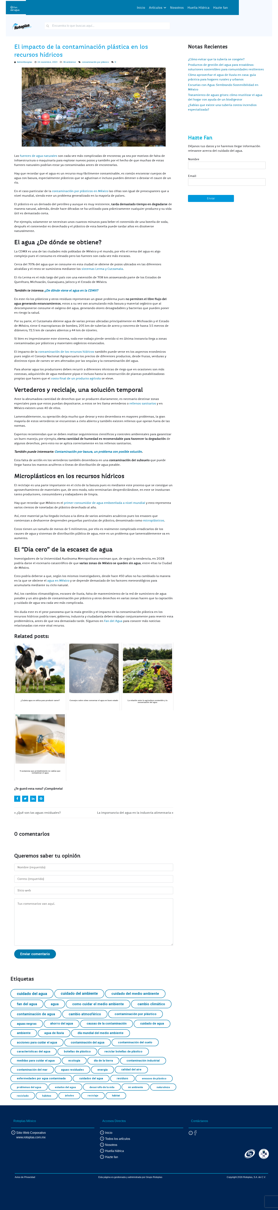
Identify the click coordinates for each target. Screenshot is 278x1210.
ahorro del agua (61, 1023)
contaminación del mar (32, 1069)
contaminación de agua (36, 1014)
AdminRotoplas (24, 62)
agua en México (58, 580)
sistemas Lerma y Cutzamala (102, 269)
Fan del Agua (113, 621)
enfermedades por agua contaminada (41, 1078)
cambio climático (151, 1004)
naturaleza (163, 1087)
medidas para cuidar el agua (36, 1060)
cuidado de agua (152, 1023)
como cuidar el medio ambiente (98, 1004)
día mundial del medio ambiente (100, 1033)
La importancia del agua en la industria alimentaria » (135, 812)
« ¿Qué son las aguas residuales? (37, 812)
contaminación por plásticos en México (80, 191)
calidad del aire (131, 1069)
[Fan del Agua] (14, 7)
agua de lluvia (54, 1033)
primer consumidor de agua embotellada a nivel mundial (104, 503)
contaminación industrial (143, 1060)
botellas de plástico (77, 1051)
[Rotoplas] (22, 25)
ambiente (24, 1033)
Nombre (193, 159)
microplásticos (153, 520)
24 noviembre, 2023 (47, 62)
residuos (122, 1078)
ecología (74, 1060)
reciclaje (93, 1095)
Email (192, 176)
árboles (69, 1095)
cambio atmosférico (85, 1014)
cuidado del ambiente (79, 993)
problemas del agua (29, 1087)
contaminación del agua (87, 1042)
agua (55, 1004)
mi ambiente (135, 1087)
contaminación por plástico (95, 62)
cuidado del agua (32, 993)
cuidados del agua (91, 1078)
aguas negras (26, 1023)
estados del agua (65, 1087)
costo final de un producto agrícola (76, 378)
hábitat (116, 1095)
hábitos (46, 1095)
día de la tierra (103, 1060)
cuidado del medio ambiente (135, 993)
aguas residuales (72, 1069)
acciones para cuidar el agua (37, 1042)
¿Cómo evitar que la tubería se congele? (216, 59)
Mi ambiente (69, 62)
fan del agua (27, 1004)
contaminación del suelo (135, 1042)
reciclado (23, 1095)
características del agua (33, 1051)
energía (102, 1069)
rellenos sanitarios (142, 403)
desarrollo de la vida (101, 1087)
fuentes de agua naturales (38, 156)
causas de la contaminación (107, 1023)
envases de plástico (154, 1078)
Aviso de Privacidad (25, 1177)
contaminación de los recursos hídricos (66, 351)
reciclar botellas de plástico (123, 1051)
